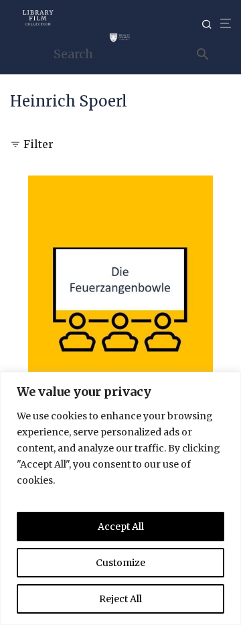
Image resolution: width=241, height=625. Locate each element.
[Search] (211, 24)
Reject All (120, 599)
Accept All (121, 526)
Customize (120, 563)
